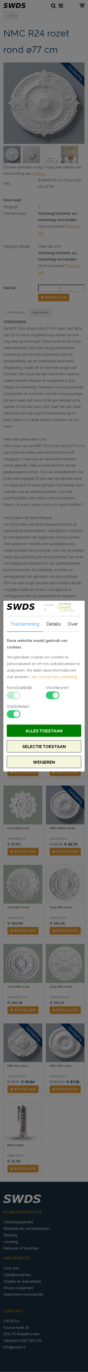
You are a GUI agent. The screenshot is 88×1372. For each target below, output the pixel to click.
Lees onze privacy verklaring (53, 677)
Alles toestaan (44, 730)
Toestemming (24, 623)
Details (53, 623)
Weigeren (44, 761)
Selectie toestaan (44, 746)
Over (73, 623)
